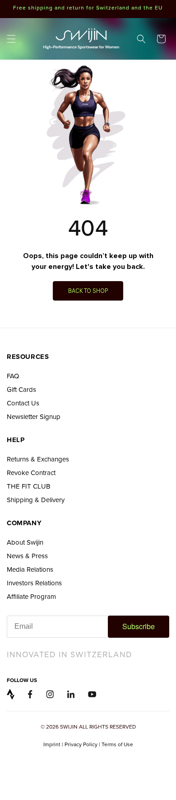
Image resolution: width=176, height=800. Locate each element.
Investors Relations (34, 583)
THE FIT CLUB (28, 486)
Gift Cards (21, 389)
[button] (11, 39)
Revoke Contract (31, 472)
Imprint (51, 744)
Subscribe (138, 626)
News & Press (27, 555)
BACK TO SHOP (88, 290)
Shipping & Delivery (36, 499)
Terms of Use (117, 744)
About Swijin (25, 542)
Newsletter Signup (33, 416)
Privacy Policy (81, 744)
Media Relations (30, 569)
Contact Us (23, 403)
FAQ (13, 376)
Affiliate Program (31, 596)
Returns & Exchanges (38, 459)
